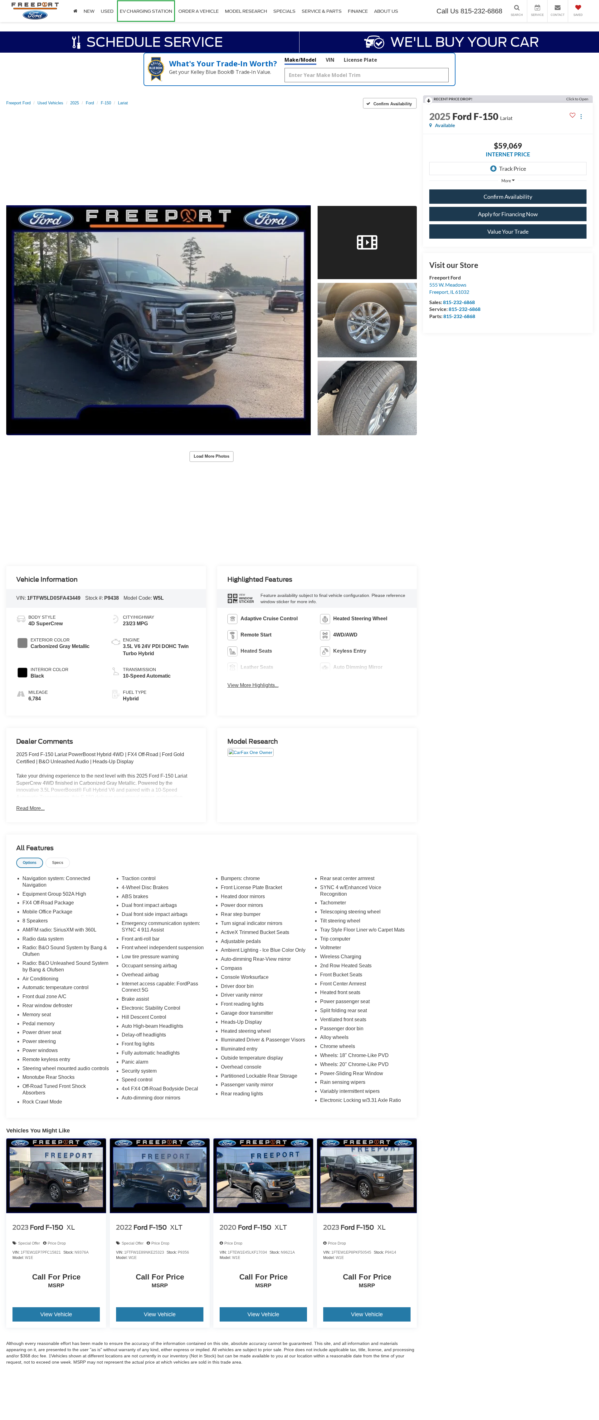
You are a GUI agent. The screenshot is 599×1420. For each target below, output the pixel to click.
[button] (158, 320)
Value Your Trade (507, 231)
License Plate (360, 59)
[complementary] (580, 1401)
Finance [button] (358, 11)
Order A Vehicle (198, 11)
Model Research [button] (246, 11)
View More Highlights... (253, 685)
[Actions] (581, 116)
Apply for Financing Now (508, 214)
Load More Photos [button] (211, 456)
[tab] (29, 863)
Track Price (512, 168)
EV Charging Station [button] (146, 11)
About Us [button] (386, 11)
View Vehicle (56, 1314)
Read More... (30, 808)
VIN (330, 59)
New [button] (89, 11)
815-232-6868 (459, 302)
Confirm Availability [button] (508, 196)
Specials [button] (284, 11)
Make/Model (300, 59)
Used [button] (107, 11)
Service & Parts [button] (322, 11)
